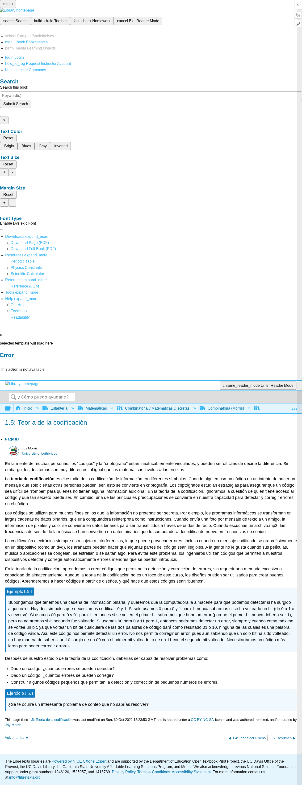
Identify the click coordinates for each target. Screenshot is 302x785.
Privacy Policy (123, 772)
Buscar (13, 397)
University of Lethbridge (39, 453)
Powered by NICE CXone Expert (79, 761)
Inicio (27, 408)
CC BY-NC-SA (202, 720)
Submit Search (15, 104)
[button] (19, 311)
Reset (8, 138)
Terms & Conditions (153, 772)
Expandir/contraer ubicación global (294, 407)
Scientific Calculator (27, 274)
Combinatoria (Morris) (226, 408)
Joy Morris (13, 725)
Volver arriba (14, 738)
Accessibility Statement (191, 772)
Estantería (59, 408)
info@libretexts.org (24, 777)
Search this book (14, 87)
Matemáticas (96, 408)
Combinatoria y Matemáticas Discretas (157, 408)
